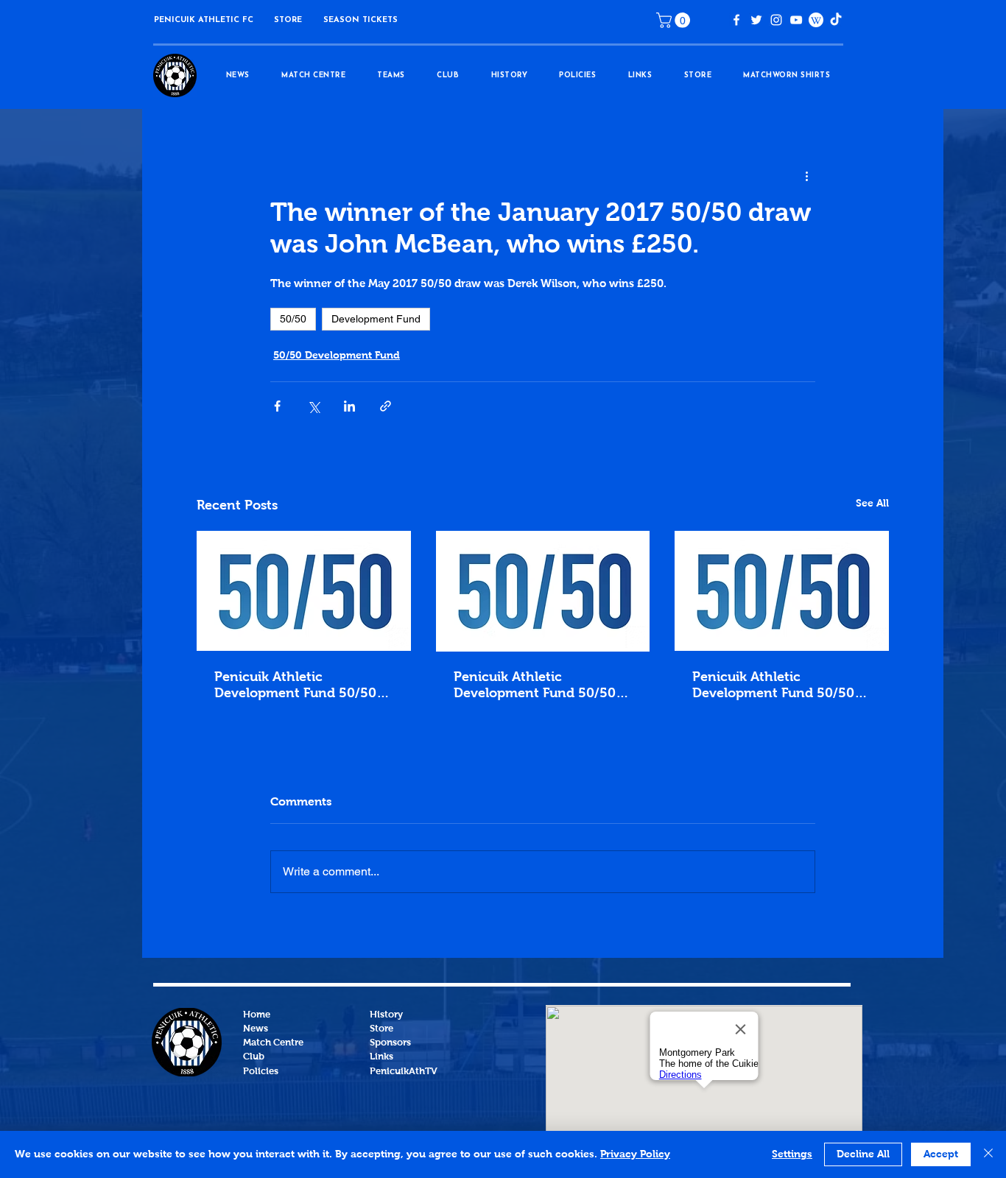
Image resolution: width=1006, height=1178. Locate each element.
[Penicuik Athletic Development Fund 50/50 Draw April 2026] (304, 591)
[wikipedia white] (816, 20)
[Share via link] (386, 406)
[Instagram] (776, 20)
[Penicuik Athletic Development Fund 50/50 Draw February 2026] (782, 591)
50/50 (293, 319)
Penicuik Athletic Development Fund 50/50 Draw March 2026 (535, 686)
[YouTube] (796, 20)
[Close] (988, 1154)
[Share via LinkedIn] (349, 406)
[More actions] (806, 177)
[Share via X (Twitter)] (313, 406)
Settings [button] (792, 1154)
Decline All (863, 1154)
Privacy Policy (635, 1154)
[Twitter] (756, 20)
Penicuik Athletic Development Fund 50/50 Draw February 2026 (773, 686)
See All (872, 503)
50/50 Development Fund (336, 355)
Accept (941, 1154)
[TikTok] (836, 20)
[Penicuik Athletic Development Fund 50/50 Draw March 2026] (543, 591)
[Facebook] (736, 20)
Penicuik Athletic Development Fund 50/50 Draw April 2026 (295, 686)
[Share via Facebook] (277, 406)
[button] (288, 20)
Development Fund (376, 319)
